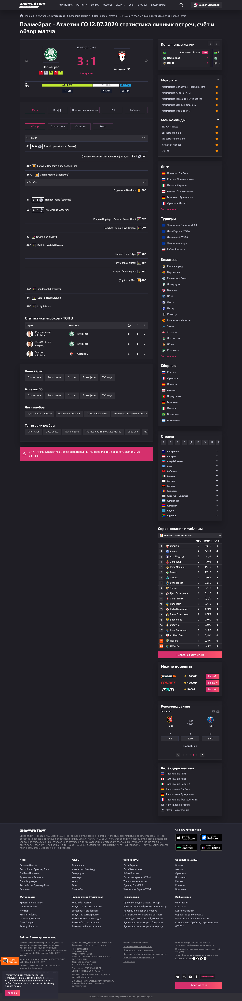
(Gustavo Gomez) (66, 146)
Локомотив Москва (173, 138)
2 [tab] (186, 755)
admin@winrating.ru (104, 981)
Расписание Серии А (176, 784)
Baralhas (131, 190)
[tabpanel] (190, 729)
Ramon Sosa (72, 431)
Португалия (172, 396)
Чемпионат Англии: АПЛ (176, 92)
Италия (170, 408)
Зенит (165, 150)
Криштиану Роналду (31, 902)
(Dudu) (39, 236)
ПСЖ (170, 296)
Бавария (172, 290)
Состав (72, 377)
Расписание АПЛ (174, 778)
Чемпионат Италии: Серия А (179, 104)
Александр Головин (30, 918)
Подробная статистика (190, 654)
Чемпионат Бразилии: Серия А (131, 413)
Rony (48, 306)
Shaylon (125, 156)
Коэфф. (57, 110)
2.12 (170, 739)
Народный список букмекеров (140, 910)
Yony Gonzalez (122, 263)
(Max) (133, 263)
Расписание (54, 377)
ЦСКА (170, 344)
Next (216, 43)
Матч (35, 110)
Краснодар (173, 350)
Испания (172, 384)
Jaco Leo (133, 431)
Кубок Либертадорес (39, 413)
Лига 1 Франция (29, 881)
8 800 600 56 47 (95, 971)
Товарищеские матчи (135, 881)
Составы (80, 126)
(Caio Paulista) (44, 297)
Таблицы (107, 377)
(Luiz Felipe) (130, 254)
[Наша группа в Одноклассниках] (196, 976)
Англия (169, 390)
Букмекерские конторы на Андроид (143, 926)
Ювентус (172, 314)
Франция (171, 378)
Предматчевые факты (85, 110)
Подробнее (190, 747)
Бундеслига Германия (32, 877)
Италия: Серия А (175, 185)
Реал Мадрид (175, 266)
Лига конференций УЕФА (137, 877)
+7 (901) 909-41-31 (92, 968)
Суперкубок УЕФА (133, 885)
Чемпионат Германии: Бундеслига (182, 98)
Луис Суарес (27, 922)
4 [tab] (193, 755)
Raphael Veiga (52, 199)
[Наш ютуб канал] (190, 976)
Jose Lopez (52, 431)
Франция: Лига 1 (175, 203)
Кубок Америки (174, 249)
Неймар (24, 910)
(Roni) (133, 219)
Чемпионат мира (175, 243)
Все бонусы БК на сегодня (86, 926)
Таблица (135, 110)
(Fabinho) (42, 245)
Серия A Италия (28, 865)
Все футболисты (29, 926)
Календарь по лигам (178, 804)
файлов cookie (13, 986)
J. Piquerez (55, 289)
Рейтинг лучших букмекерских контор (144, 906)
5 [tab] (196, 755)
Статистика (65, 5)
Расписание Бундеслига (178, 794)
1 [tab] (183, 755)
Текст (103, 126)
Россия (169, 372)
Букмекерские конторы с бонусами (143, 922)
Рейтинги (81, 5)
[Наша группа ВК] (184, 976)
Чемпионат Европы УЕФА (180, 225)
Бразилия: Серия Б (69, 413)
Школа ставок (158, 5)
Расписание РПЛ (174, 773)
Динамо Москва (171, 132)
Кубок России (131, 873)
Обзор (35, 126)
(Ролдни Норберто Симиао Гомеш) (101, 156)
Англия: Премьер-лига (178, 191)
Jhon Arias (33, 431)
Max (133, 280)
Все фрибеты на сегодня (85, 922)
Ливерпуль (173, 284)
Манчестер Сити (177, 278)
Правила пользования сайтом (192, 918)
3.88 (210, 739)
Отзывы (142, 5)
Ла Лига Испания (29, 873)
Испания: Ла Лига (177, 173)
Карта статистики (185, 910)
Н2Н (112, 110)
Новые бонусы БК (81, 902)
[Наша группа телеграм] (177, 976)
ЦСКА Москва (170, 126)
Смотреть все (168, 209)
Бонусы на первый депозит (87, 906)
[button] (190, 451)
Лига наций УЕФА (176, 237)
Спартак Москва (171, 144)
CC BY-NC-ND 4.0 (183, 958)
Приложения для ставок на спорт (142, 902)
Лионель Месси (28, 906)
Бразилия (171, 414)
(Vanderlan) (43, 289)
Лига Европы (130, 865)
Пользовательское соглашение (138, 950)
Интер (171, 308)
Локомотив (173, 338)
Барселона (173, 272)
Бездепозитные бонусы (85, 910)
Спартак (172, 332)
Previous (210, 43)
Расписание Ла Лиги (176, 789)
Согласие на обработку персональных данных (196, 924)
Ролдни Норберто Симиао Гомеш (111, 219)
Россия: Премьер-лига (178, 179)
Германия (171, 402)
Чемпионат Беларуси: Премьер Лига (183, 86)
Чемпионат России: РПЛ (176, 110)
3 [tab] (190, 755)
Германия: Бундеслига (178, 197)
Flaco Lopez (50, 146)
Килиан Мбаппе (28, 914)
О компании (181, 902)
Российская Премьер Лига (34, 885)
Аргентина (171, 420)
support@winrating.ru (82, 977)
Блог (131, 5)
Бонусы (95, 5)
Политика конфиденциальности (138, 958)
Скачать (120, 5)
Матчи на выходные (177, 810)
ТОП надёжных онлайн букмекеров (143, 918)
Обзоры (107, 5)
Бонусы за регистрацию (85, 914)
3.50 (190, 739)
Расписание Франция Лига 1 (181, 799)
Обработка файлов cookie (189, 914)
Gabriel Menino (47, 174)
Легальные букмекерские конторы (142, 914)
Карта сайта (129, 961)
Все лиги (25, 889)
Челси (170, 302)
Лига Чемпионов (132, 869)
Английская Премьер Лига (34, 869)
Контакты (180, 906)
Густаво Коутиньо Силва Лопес (103, 431)
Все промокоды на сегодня (86, 918)
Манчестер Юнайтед (179, 320)
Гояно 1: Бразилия (97, 413)
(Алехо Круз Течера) (125, 228)
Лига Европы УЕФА (177, 231)
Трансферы (89, 377)
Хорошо (12, 992)
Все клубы (77, 889)
